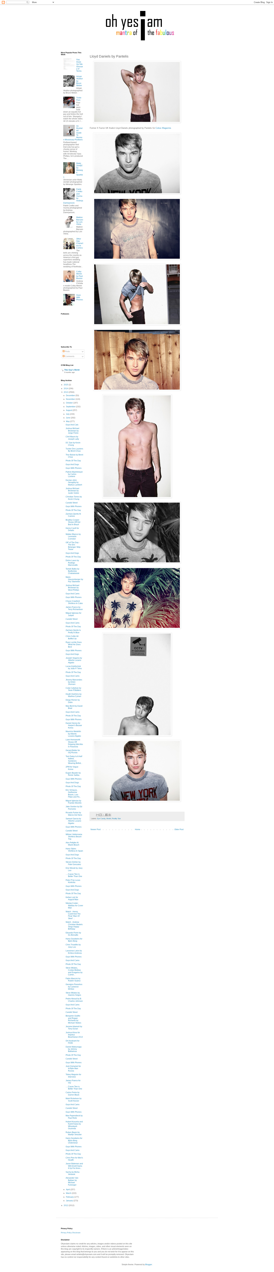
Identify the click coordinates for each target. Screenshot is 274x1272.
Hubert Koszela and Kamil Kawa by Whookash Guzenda (74, 1125)
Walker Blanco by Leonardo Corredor (73, 536)
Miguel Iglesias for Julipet (73, 614)
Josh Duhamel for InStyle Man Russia (73, 1068)
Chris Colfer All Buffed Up (72, 637)
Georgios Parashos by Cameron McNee (74, 986)
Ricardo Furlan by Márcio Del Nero (74, 814)
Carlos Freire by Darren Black (72, 1093)
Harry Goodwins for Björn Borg (74, 940)
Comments (69, 356)
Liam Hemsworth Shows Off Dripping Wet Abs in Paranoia (74, 743)
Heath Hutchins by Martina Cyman (74, 695)
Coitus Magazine (163, 128)
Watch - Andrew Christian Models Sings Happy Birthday (74, 925)
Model (108, 818)
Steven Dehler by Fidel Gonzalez (73, 863)
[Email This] (97, 814)
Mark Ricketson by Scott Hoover (74, 1099)
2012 (66, 1205)
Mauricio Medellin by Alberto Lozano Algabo (73, 733)
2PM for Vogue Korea (72, 768)
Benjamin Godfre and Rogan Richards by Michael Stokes (73, 1019)
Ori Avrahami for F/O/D (72, 1042)
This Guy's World (71, 370)
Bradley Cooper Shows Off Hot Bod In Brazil (73, 522)
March (69, 1193)
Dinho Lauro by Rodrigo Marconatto (72, 562)
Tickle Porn (78, 99)
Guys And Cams (72, 594)
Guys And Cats (72, 425)
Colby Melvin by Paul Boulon (79, 275)
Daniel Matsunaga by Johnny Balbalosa (74, 1049)
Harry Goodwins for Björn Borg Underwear (74, 1140)
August (69, 410)
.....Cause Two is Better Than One (74, 875)
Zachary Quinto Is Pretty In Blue (73, 631)
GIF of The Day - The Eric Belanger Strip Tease (73, 545)
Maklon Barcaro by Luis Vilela (79, 220)
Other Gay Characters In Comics (79, 243)
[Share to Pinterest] (109, 814)
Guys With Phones (79, 297)
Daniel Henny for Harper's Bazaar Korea (74, 725)
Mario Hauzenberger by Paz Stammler (74, 579)
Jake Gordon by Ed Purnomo (74, 807)
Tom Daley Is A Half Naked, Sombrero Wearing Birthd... (74, 759)
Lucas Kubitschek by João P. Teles (74, 667)
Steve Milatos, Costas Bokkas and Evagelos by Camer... (74, 971)
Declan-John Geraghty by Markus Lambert (74, 482)
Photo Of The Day (73, 461)
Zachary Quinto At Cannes (73, 515)
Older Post (178, 829)
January (69, 1201)
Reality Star (116, 818)
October (69, 403)
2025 (66, 385)
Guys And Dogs (72, 464)
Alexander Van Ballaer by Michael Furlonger (72, 1181)
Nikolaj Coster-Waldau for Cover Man (74, 905)
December (70, 395)
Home (137, 829)
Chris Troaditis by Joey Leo (73, 946)
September (71, 407)
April (68, 1189)
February (70, 1197)
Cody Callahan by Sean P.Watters (73, 689)
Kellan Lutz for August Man (72, 898)
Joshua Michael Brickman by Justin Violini (72, 490)
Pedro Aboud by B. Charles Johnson (74, 1000)
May (68, 421)
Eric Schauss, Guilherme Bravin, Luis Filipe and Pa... (73, 793)
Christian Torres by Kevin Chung (74, 498)
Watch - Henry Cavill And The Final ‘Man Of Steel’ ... (73, 915)
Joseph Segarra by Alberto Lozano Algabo (74, 660)
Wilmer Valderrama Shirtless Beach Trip (74, 836)
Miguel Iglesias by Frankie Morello (74, 802)
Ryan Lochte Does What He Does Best (74, 644)
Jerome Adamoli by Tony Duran (74, 1027)
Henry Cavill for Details (72, 529)
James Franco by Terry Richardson (74, 608)
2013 (66, 392)
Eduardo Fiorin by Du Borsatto (73, 934)
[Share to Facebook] (106, 814)
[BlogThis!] (100, 814)
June (68, 418)
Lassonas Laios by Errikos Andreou (74, 952)
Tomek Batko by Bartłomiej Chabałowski (72, 571)
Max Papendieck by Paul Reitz (74, 1117)
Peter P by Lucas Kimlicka (73, 881)
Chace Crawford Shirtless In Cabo (74, 602)
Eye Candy (101, 818)
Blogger (148, 1264)
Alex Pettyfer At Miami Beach (72, 844)
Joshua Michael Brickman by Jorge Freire (72, 430)
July (68, 414)
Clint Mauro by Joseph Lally (72, 438)
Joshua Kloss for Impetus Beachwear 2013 (74, 1034)
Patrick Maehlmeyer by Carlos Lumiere (74, 474)
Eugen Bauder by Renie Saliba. (73, 774)
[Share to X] (103, 814)
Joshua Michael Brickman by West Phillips (72, 587)
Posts (67, 351)
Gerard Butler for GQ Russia (73, 751)
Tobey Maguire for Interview (73, 1075)
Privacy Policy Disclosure (70, 1232)
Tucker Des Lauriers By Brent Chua (74, 450)
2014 (66, 388)
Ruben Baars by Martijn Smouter (74, 1133)
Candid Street (72, 503)
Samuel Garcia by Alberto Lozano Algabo (73, 821)
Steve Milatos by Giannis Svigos (73, 994)
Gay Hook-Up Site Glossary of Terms (79, 65)
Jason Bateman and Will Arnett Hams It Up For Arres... (74, 1166)
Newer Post (96, 829)
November (70, 399)
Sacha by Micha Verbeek (72, 1173)
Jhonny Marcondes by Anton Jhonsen (74, 682)
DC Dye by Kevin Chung (73, 444)
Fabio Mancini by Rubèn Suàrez (73, 979)
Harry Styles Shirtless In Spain (74, 850)
